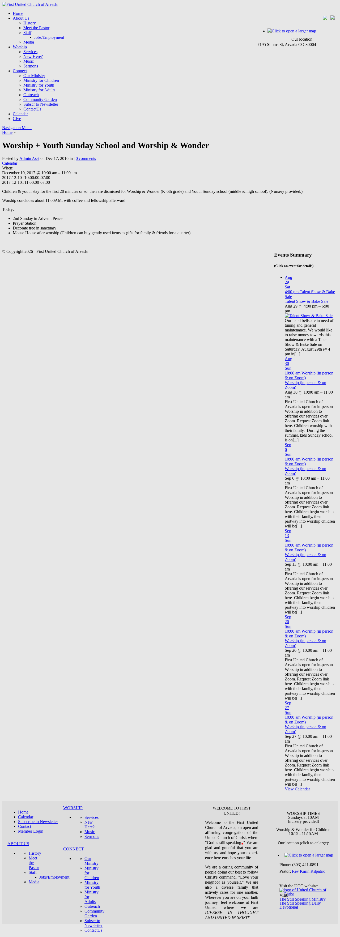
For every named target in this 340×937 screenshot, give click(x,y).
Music (28, 61)
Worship (20, 47)
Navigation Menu (17, 127)
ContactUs (32, 109)
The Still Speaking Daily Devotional (300, 905)
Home (18, 13)
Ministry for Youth (38, 85)
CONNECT (73, 849)
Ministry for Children (41, 80)
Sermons (30, 66)
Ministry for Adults (39, 90)
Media (28, 42)
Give (17, 118)
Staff (27, 32)
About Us (21, 18)
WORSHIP (73, 808)
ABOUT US (18, 843)
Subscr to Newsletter (40, 104)
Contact (24, 826)
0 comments (86, 158)
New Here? (33, 56)
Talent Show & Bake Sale (306, 301)
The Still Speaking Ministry (302, 899)
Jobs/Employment (49, 37)
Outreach (31, 94)
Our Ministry (34, 75)
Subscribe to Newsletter (38, 821)
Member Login (30, 831)
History (29, 23)
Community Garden (40, 99)
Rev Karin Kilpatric (308, 871)
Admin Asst (29, 158)
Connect (20, 71)
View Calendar (297, 789)
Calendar (20, 114)
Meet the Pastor (36, 27)
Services (30, 51)
